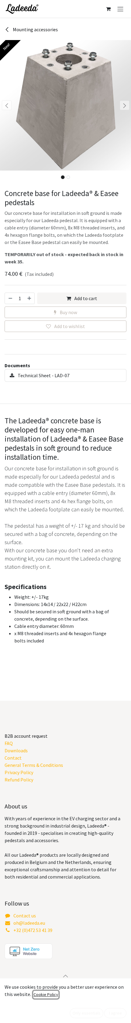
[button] (6, 105)
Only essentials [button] (87, 1013)
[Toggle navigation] (120, 8)
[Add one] (29, 298)
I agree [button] (115, 1013)
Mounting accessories (35, 29)
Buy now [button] (68, 312)
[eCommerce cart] (108, 9)
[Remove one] (10, 298)
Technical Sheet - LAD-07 (43, 375)
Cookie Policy (46, 994)
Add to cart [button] (85, 298)
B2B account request (26, 736)
